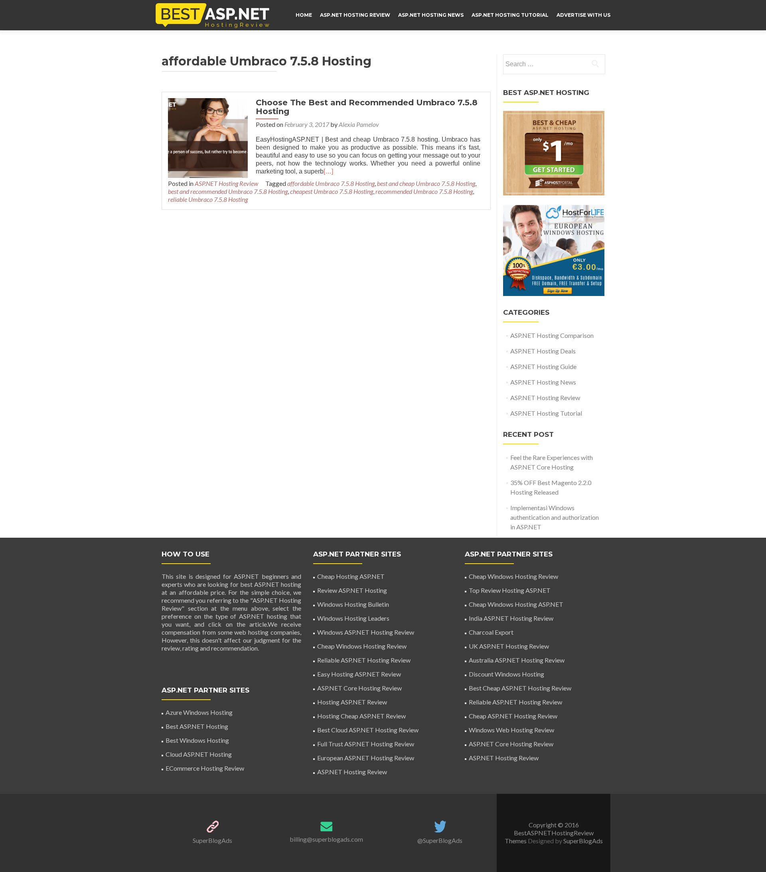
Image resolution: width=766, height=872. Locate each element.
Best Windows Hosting (197, 740)
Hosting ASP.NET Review (352, 702)
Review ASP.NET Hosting (352, 590)
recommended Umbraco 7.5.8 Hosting (424, 191)
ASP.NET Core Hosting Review (359, 688)
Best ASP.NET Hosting (197, 726)
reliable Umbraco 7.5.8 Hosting (208, 199)
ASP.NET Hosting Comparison (552, 335)
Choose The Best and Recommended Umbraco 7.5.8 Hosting (367, 107)
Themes (516, 840)
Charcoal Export (491, 632)
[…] (328, 171)
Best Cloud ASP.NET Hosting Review (368, 730)
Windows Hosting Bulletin (353, 604)
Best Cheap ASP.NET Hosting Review (520, 688)
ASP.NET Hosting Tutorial (510, 15)
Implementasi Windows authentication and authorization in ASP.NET (554, 517)
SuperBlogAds (212, 840)
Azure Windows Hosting (199, 712)
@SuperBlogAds (439, 840)
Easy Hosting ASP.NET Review (359, 674)
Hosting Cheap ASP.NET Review (361, 716)
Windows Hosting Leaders (353, 618)
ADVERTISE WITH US (583, 15)
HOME (304, 15)
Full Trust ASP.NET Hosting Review (365, 744)
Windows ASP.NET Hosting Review (365, 632)
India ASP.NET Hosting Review (511, 618)
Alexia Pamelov (359, 124)
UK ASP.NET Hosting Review (509, 646)
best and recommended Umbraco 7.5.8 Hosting (228, 191)
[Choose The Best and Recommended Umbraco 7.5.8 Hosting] (208, 137)
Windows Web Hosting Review (511, 730)
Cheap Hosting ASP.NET (351, 576)
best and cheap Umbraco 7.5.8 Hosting (426, 183)
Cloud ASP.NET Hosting (199, 754)
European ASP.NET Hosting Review (365, 758)
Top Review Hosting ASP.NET (510, 590)
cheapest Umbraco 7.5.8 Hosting (331, 191)
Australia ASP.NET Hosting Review (517, 660)
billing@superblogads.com (326, 839)
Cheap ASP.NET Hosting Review (513, 716)
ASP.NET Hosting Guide (543, 366)
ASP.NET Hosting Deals (543, 351)
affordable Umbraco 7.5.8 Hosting (331, 183)
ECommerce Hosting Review (205, 768)
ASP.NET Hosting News (431, 15)
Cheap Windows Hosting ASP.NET (516, 604)
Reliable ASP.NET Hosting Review (364, 660)
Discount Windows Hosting (506, 674)
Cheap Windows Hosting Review (362, 646)
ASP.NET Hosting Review (355, 15)
